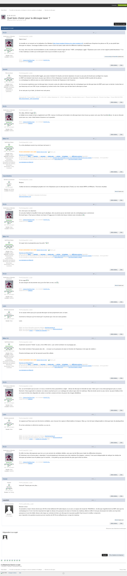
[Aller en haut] (63, 573)
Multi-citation (114, 65)
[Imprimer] (17, 560)
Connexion (114, 5)
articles (58, 156)
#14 (93, 479)
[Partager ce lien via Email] (14, 560)
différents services (77, 156)
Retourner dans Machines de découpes (116, 528)
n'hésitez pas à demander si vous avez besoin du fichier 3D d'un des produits (72, 157)
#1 (94, 32)
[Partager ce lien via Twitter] (1, 560)
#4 (94, 138)
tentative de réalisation (41, 330)
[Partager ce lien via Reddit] (10, 560)
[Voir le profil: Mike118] (9, 144)
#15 (93, 500)
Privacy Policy (123, 569)
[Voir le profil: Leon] (9, 312)
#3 (94, 106)
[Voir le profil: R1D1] (9, 43)
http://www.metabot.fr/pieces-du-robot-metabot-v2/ (68, 43)
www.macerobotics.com (25, 196)
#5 (94, 176)
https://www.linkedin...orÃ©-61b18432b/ (29, 98)
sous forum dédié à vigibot (75, 159)
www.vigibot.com (58, 159)
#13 (93, 446)
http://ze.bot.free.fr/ (57, 329)
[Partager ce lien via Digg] (5, 560)
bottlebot (30, 61)
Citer (121, 65)
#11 (93, 382)
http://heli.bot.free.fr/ (50, 327)
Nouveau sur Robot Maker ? (26, 154)
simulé (31, 330)
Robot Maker (4, 569)
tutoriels (35, 156)
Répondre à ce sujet (120, 24)
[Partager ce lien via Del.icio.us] (7, 560)
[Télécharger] (19, 560)
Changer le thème (12, 572)
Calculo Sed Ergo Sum (28, 60)
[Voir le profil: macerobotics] (9, 181)
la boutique (65, 156)
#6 (94, 204)
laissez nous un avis (42, 151)
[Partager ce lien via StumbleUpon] (12, 560)
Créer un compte (122, 5)
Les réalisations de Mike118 (26, 162)
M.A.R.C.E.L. (47, 60)
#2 (94, 69)
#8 (94, 274)
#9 (94, 306)
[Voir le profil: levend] (9, 75)
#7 (94, 236)
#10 (93, 338)
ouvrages (43, 156)
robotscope (51, 156)
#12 (93, 414)
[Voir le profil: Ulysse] (9, 484)
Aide (20, 572)
